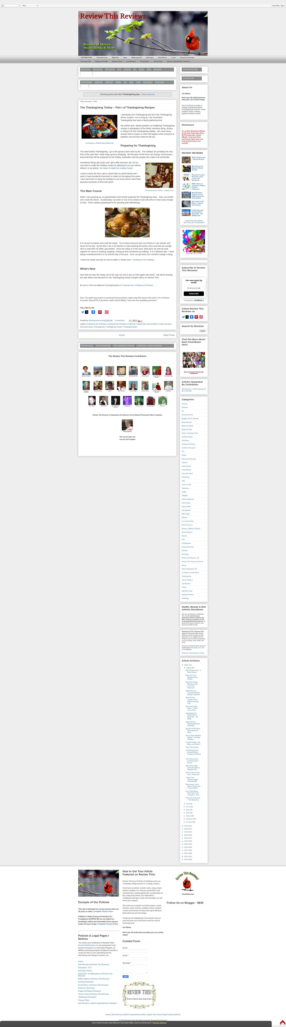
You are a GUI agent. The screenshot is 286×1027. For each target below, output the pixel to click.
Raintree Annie (117, 61)
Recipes (141, 69)
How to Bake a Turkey (155, 324)
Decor (119, 69)
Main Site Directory (87, 345)
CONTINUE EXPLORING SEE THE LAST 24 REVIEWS (194, 221)
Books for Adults (187, 426)
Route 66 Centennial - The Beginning (193, 799)
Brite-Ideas (150, 57)
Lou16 (173, 57)
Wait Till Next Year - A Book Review (198, 158)
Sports (131, 82)
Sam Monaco (131, 61)
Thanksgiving (99, 327)
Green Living (186, 484)
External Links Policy (86, 988)
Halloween (185, 488)
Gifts (134, 69)
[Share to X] (132, 321)
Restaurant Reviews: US (190, 558)
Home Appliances (188, 499)
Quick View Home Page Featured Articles (164, 1014)
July (187, 804)
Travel (149, 69)
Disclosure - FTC (85, 968)
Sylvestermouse (101, 57)
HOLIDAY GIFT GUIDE (193, 253)
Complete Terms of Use (103, 911)
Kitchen (184, 517)
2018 (186, 847)
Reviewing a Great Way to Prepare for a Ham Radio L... (193, 786)
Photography (157, 69)
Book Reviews (86, 69)
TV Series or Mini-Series (190, 572)
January (189, 822)
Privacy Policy (83, 1000)
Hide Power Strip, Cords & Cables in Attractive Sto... (193, 767)
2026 (186, 665)
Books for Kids (187, 429)
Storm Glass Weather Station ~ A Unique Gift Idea (193, 737)
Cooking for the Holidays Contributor (121, 324)
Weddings (185, 598)
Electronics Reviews (189, 459)
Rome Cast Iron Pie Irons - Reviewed (193, 773)
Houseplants (186, 510)
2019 (186, 844)
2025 (186, 826)
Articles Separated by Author (135, 1014)
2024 (186, 829)
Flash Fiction (186, 466)
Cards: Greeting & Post (190, 433)
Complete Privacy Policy (107, 924)
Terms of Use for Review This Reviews (93, 994)
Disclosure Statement (159, 1023)
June (188, 807)
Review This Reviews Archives (192, 561)
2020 (186, 841)
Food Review (186, 470)
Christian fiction (187, 437)
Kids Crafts (185, 514)
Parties (184, 536)
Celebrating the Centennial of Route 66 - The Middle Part (198, 212)
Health (138, 82)
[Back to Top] (282, 1023)
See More (84, 86)
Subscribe (194, 294)
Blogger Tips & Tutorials (190, 418)
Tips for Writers (147, 82)
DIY (183, 451)
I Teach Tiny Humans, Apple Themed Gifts (192, 779)
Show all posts (148, 94)
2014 (186, 859)
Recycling (185, 554)
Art (183, 411)
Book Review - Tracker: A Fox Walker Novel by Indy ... (192, 700)
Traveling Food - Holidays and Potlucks (137, 285)
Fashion (184, 462)
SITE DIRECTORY (188, 78)
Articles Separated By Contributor (178, 61)
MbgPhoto (115, 57)
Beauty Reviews (86, 73)
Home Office (186, 506)
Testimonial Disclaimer (87, 997)
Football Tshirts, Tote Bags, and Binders (193, 743)
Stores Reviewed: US (189, 569)
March (188, 816)
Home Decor (186, 503)
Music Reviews (110, 69)
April (188, 813)
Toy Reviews (98, 82)
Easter (184, 455)
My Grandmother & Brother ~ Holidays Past (159, 190)
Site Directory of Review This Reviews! (93, 964)
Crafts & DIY (109, 82)
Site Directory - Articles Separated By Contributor (97, 1003)
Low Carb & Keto (188, 521)
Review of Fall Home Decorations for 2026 (193, 730)
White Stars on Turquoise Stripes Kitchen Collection (198, 186)
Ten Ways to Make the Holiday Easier (115, 168)
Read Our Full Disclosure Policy (193, 653)
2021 (186, 838)
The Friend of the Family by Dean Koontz (192, 761)
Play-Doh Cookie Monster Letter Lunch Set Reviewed (198, 177)
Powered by (188, 300)
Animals (184, 404)
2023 (186, 832)
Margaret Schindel (101, 61)
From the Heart (159, 82)
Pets (125, 82)
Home (122, 335)
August (188, 668)
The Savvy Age (86, 61)
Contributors (190, 105)
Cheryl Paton (158, 61)
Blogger (164, 1020)
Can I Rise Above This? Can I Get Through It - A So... (193, 793)
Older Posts (169, 335)
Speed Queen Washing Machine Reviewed (193, 723)
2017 (186, 850)
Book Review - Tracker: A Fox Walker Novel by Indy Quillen (198, 195)
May (188, 810)
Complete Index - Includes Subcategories (149, 345)
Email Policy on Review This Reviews (93, 985)
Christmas (185, 440)
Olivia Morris (162, 57)
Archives (185, 407)
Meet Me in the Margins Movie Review (197, 168)
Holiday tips (141, 324)
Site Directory (117, 1014)
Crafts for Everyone (189, 448)
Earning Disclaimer (85, 982)
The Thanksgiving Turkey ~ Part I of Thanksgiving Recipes (117, 107)
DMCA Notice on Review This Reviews (93, 979)
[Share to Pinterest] (136, 321)
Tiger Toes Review (192, 747)
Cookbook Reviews (188, 444)
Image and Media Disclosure (89, 991)
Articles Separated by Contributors (123, 345)
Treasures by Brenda (187, 57)
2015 (186, 856)
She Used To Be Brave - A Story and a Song (198, 203)
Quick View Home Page (103, 345)
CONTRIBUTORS (86, 57)
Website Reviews (188, 594)
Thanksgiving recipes (113, 327)
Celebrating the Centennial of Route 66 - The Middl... (192, 716)
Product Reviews (87, 82)
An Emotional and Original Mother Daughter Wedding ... (193, 753)
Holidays (118, 82)
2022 (186, 835)
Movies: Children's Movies (191, 528)
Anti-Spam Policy (85, 971)
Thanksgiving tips (130, 327)
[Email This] (130, 321)
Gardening (127, 69)
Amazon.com (196, 647)
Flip (141, 321)
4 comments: (120, 320)
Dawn (125, 57)
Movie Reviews (97, 69)
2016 (186, 853)
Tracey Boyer (144, 61)
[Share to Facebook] (134, 321)
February (189, 819)
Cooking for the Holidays (143, 260)
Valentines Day (187, 591)
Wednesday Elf (136, 57)
